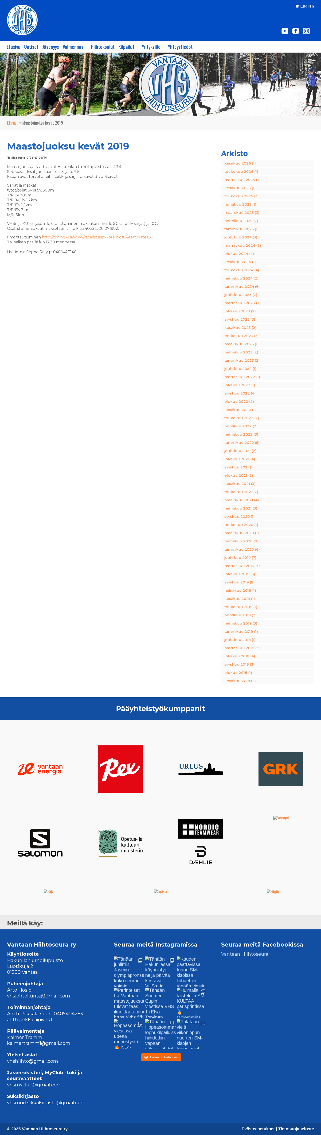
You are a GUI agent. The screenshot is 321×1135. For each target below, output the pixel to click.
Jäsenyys (50, 46)
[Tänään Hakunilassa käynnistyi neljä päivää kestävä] (160, 971)
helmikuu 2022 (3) (241, 434)
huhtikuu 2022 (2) (241, 426)
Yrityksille (151, 46)
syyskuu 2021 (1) (239, 467)
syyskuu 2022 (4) (240, 393)
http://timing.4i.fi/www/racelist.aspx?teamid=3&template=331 (98, 237)
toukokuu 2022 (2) (241, 418)
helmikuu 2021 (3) (240, 508)
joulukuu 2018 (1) (240, 639)
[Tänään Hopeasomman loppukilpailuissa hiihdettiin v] (160, 1034)
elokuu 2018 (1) (238, 672)
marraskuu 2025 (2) (242, 179)
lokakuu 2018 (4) (239, 656)
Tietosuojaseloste (296, 1129)
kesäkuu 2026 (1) (240, 163)
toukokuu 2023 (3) (241, 336)
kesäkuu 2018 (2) (240, 681)
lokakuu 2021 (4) (239, 459)
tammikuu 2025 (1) (241, 229)
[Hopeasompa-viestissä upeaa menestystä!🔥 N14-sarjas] (129, 1034)
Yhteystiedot (180, 46)
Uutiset (31, 46)
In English (305, 6)
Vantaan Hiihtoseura (244, 954)
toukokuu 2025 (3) (241, 196)
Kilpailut (126, 46)
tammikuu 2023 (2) (242, 360)
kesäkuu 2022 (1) (240, 409)
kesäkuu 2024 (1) (240, 262)
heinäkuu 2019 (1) (240, 590)
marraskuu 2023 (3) (242, 303)
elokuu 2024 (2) (239, 253)
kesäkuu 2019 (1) (239, 598)
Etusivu (13, 46)
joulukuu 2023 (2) (240, 294)
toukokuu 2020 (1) (241, 524)
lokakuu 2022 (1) (239, 385)
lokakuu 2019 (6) (239, 574)
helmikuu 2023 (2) (241, 352)
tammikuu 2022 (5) (242, 442)
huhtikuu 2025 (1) (240, 204)
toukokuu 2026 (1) (241, 171)
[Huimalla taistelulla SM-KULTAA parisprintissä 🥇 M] (192, 1003)
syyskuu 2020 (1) (239, 516)
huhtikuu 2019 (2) (240, 615)
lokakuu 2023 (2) (240, 311)
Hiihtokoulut (103, 46)
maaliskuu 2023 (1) (241, 344)
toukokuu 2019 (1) (240, 607)
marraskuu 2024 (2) (242, 245)
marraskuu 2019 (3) (242, 566)
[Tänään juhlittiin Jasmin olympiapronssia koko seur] (129, 971)
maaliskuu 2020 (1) (241, 533)
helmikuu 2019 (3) (240, 623)
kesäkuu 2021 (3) (240, 483)
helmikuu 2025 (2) (241, 221)
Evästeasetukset (259, 1129)
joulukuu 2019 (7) (240, 557)
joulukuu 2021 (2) (240, 451)
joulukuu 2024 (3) (240, 237)
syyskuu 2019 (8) (239, 582)
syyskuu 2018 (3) (239, 664)
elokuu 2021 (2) (238, 475)
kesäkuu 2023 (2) (240, 327)
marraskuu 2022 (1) (242, 377)
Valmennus (73, 46)
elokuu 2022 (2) (239, 401)
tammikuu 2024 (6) (242, 286)
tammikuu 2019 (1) (241, 631)
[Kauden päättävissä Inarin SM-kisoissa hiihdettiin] (192, 971)
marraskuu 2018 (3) (242, 648)
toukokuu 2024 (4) (241, 270)
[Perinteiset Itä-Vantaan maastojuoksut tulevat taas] (129, 1003)
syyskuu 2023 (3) (239, 319)
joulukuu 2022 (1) (240, 368)
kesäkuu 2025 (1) (240, 188)
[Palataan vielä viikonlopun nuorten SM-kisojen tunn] (192, 1034)
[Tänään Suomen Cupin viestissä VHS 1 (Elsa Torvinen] (160, 1003)
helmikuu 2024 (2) (241, 278)
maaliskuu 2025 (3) (241, 212)
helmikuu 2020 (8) (241, 541)
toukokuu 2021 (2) (241, 492)
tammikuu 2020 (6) (242, 549)
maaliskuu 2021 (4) (241, 500)
